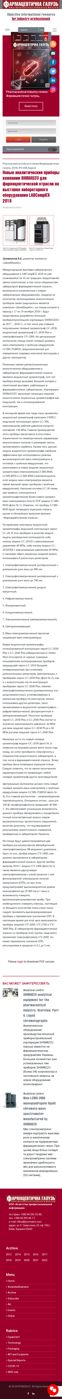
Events (11, 1310)
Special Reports (16, 1360)
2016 (35, 1254)
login (20, 961)
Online (11, 1315)
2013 (9, 1254)
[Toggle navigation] (54, 29)
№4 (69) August (27, 167)
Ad (9, 1304)
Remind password (15, 149)
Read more (31, 106)
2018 (9, 1260)
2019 (17, 1260)
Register (44, 139)
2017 (44, 1254)
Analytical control (12, 207)
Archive (12, 1292)
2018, (15, 167)
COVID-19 (13, 1366)
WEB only (13, 1372)
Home (11, 1280)
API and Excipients (18, 1354)
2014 (17, 1254)
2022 (44, 1260)
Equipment (14, 1337)
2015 (26, 1254)
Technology (14, 1342)
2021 (35, 1260)
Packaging (13, 1348)
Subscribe (13, 1298)
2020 (26, 1260)
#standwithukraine (18, 1286)
